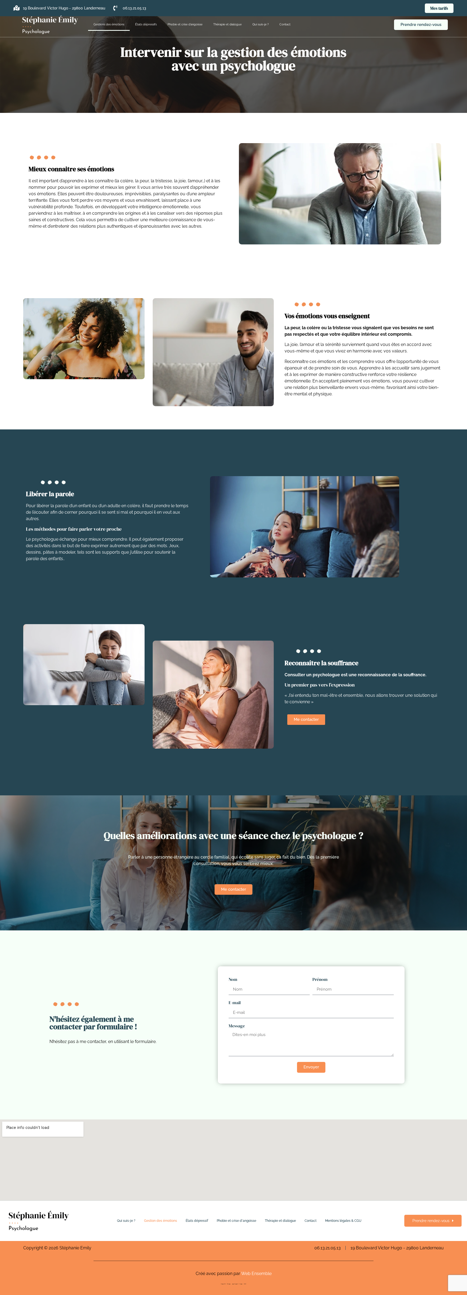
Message (237, 1026)
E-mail (235, 1002)
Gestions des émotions (109, 24)
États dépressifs (146, 24)
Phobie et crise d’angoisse (185, 24)
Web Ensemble (256, 1273)
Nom (233, 979)
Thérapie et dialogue (227, 24)
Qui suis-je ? (260, 24)
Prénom (320, 979)
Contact (285, 24)
